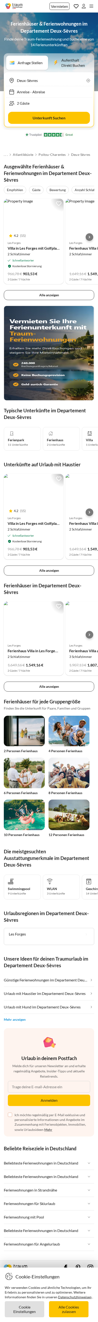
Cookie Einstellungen (24, 1309)
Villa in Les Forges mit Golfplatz (34, 248)
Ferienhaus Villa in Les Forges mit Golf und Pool (47, 650)
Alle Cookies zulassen (69, 1309)
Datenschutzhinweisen (75, 1297)
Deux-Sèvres (80, 155)
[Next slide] (89, 237)
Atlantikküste (23, 155)
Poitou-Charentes (52, 155)
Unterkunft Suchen (49, 118)
